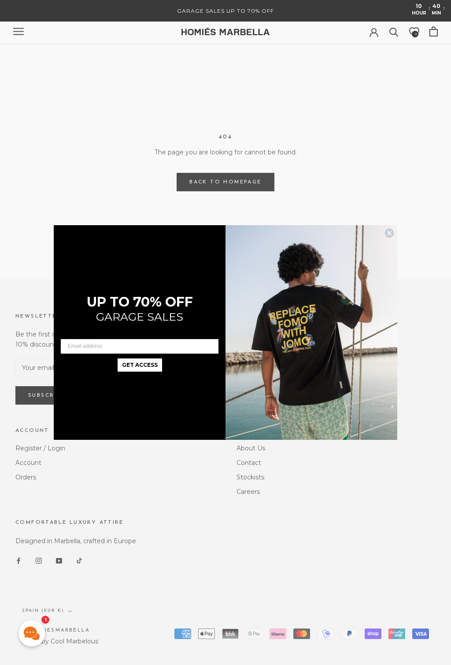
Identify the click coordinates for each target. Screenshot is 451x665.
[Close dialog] (389, 233)
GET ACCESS (140, 365)
